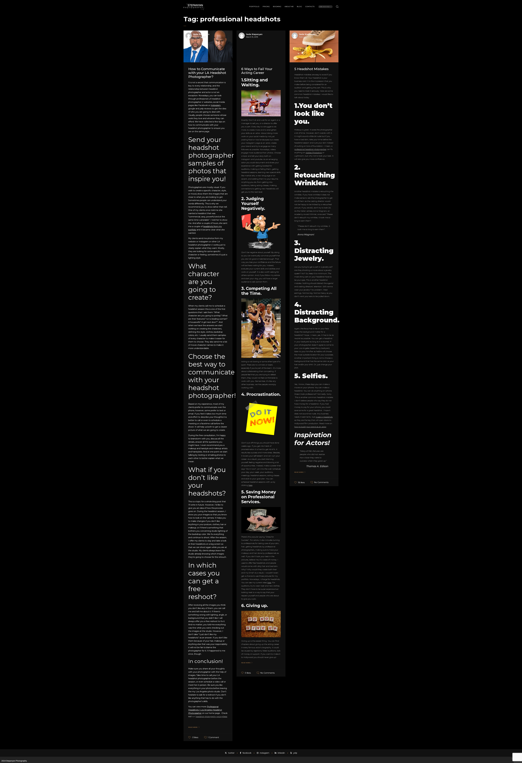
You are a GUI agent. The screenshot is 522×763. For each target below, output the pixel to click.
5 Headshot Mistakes (311, 69)
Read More (193, 727)
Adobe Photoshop (314, 152)
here (250, 485)
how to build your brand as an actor (310, 426)
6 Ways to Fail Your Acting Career (256, 71)
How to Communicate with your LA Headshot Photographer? (207, 73)
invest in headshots (324, 417)
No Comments (267, 673)
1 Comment (213, 737)
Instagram (215, 105)
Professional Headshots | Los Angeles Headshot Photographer (205, 709)
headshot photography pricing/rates (211, 716)
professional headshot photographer (310, 149)
